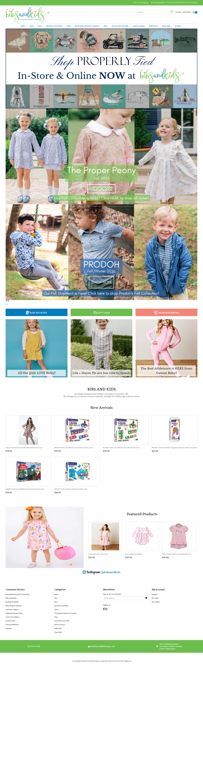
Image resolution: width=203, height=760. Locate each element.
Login (178, 12)
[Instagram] (106, 609)
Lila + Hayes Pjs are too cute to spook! (101, 373)
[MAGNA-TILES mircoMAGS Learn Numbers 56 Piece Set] (77, 430)
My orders (155, 598)
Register (187, 12)
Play (106, 26)
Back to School (139, 26)
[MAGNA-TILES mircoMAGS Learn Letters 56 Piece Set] (126, 430)
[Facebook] (104, 609)
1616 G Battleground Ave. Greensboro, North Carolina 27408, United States (170, 646)
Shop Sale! (166, 26)
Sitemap (9, 628)
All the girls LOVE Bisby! (36, 373)
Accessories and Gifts (120, 26)
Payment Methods (12, 625)
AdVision (112, 661)
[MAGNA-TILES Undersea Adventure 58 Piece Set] (77, 471)
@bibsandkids (111, 572)
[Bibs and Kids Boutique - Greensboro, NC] (27, 14)
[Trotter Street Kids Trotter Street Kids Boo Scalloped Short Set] (179, 536)
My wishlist (156, 602)
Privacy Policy (10, 621)
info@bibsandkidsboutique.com (102, 646)
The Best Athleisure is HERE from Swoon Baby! (166, 371)
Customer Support (12, 609)
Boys (40, 26)
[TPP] (101, 76)
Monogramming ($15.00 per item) (18, 594)
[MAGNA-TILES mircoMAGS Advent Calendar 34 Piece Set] (28, 471)
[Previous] (6, 301)
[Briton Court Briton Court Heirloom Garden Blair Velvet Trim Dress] (28, 430)
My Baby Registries (12, 602)
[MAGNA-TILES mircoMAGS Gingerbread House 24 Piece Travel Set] (174, 430)
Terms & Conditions (12, 617)
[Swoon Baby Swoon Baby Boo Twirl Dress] (105, 536)
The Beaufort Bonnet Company (86, 26)
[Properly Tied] (101, 260)
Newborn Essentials (54, 26)
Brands (178, 26)
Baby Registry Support (14, 606)
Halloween (153, 26)
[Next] (8, 301)
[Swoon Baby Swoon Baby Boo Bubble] (142, 536)
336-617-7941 (34, 646)
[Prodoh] (101, 172)
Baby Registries (11, 598)
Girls (32, 26)
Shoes (69, 26)
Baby (23, 26)
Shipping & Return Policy (14, 613)
